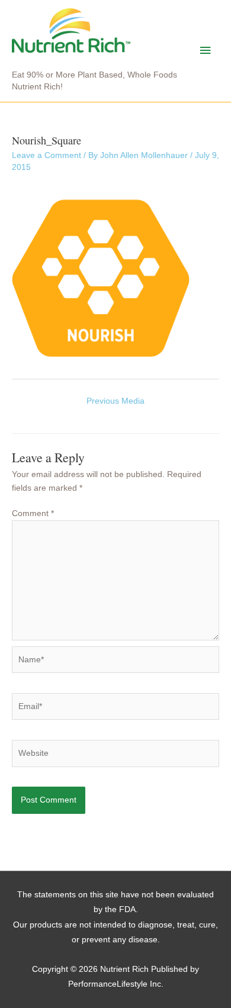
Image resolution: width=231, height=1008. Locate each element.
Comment (33, 513)
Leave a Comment (46, 155)
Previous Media (115, 401)
